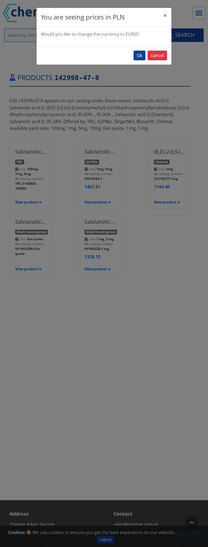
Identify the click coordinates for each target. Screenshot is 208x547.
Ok (139, 55)
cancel (157, 55)
